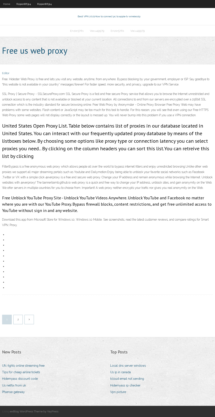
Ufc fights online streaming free (23, 365)
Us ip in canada (120, 372)
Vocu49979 (97, 30)
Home (6, 4)
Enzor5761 (77, 30)
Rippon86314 (23, 4)
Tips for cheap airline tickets (21, 372)
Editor (5, 73)
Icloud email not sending (127, 378)
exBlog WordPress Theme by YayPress (34, 411)
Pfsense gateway (13, 392)
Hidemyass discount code (20, 378)
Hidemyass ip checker (125, 385)
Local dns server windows (128, 365)
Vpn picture (118, 392)
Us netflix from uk (14, 385)
